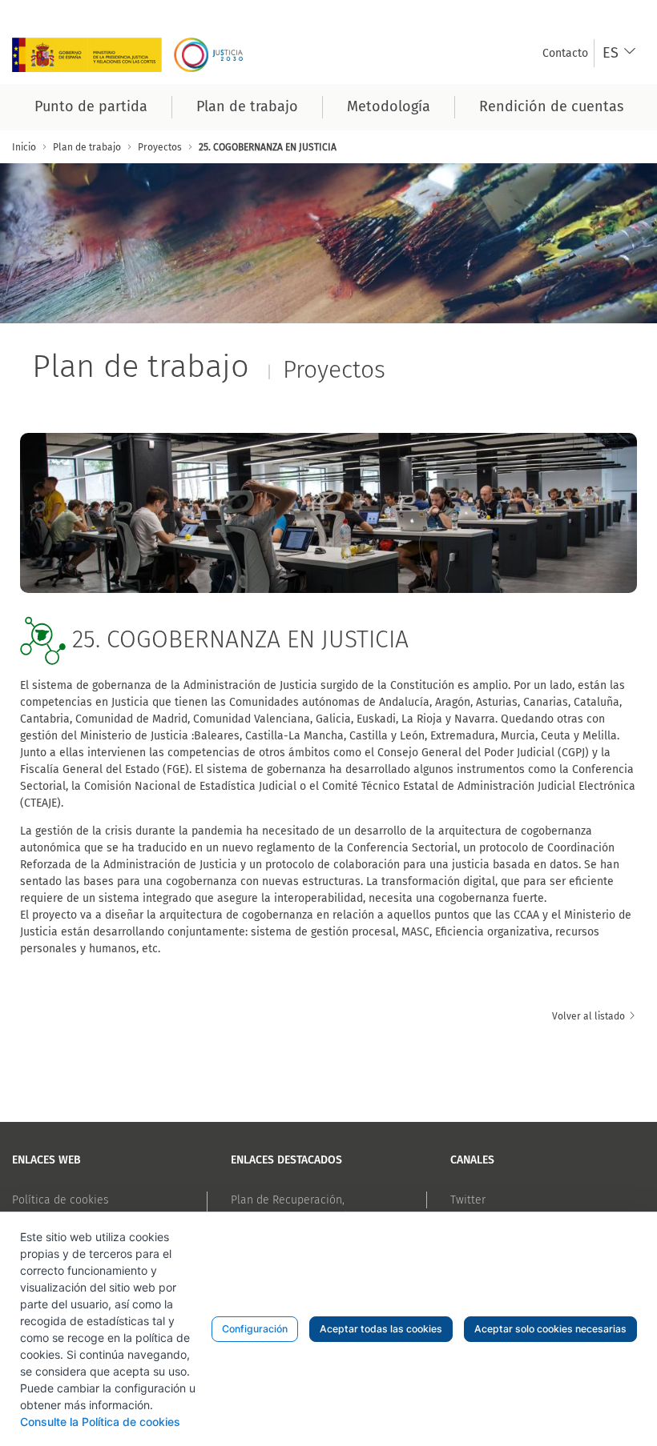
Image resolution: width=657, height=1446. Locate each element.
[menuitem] (565, 53)
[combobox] (620, 53)
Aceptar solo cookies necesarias (550, 1329)
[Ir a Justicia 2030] (132, 54)
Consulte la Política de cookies (100, 1421)
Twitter (468, 1200)
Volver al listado (589, 1016)
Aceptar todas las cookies (381, 1329)
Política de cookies (60, 1200)
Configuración (255, 1329)
